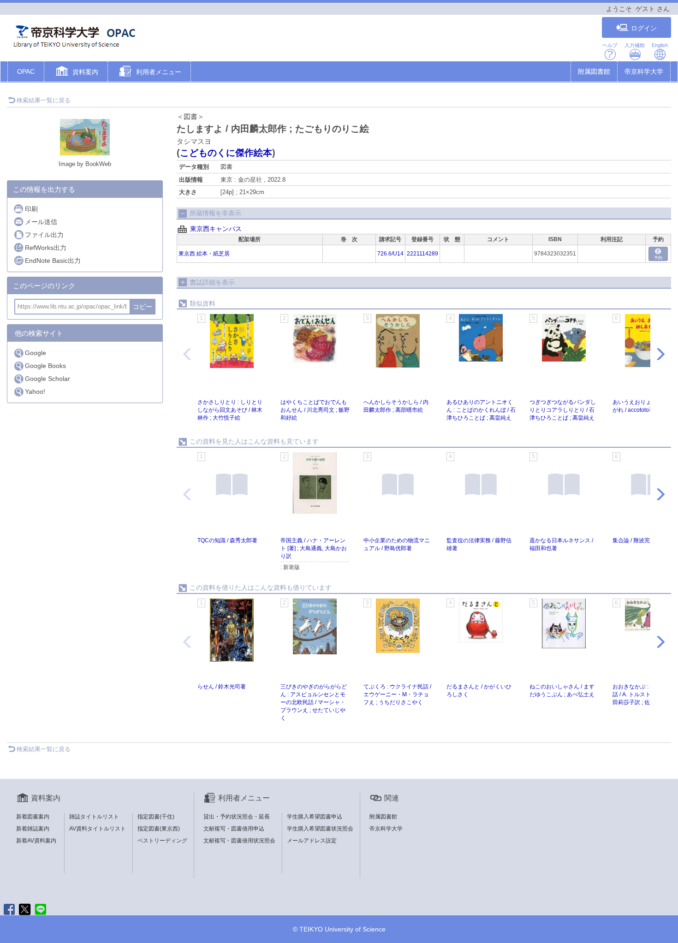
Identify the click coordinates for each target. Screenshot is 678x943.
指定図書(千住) (155, 816)
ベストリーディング (162, 840)
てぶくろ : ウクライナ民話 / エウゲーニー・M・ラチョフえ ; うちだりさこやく (397, 694)
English (660, 45)
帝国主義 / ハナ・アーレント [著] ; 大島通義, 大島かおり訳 (313, 548)
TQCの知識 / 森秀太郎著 (227, 540)
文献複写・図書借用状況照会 (239, 840)
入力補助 (634, 45)
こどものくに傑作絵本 (226, 153)
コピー (142, 306)
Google (35, 352)
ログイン (644, 28)
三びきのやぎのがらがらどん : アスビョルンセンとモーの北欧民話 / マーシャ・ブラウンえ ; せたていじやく (313, 702)
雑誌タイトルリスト (94, 816)
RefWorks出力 (45, 247)
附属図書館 (594, 71)
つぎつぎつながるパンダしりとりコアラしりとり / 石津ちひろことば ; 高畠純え (562, 410)
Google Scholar (47, 378)
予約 (658, 257)
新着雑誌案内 (32, 828)
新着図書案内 (32, 816)
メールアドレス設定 (312, 840)
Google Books (45, 365)
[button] (75, 72)
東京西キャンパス (216, 228)
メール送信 (41, 221)
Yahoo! (35, 391)
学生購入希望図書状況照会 (320, 828)
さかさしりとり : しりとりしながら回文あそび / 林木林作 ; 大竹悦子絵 (229, 410)
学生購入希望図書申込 (314, 816)
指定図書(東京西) (158, 828)
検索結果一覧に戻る (44, 100)
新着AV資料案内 (36, 840)
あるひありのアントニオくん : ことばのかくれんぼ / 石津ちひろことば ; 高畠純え (481, 410)
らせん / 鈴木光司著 (221, 686)
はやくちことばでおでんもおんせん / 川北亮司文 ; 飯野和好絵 (315, 410)
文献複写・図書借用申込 (233, 828)
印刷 (31, 209)
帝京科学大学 (643, 71)
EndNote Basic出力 (53, 260)
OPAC (26, 71)
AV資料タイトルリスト (97, 828)
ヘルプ (610, 45)
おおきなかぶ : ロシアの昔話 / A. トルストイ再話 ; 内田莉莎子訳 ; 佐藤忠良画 (645, 694)
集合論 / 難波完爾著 (637, 540)
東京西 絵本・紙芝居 (204, 253)
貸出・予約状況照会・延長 (236, 816)
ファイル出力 (44, 234)
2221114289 (422, 253)
